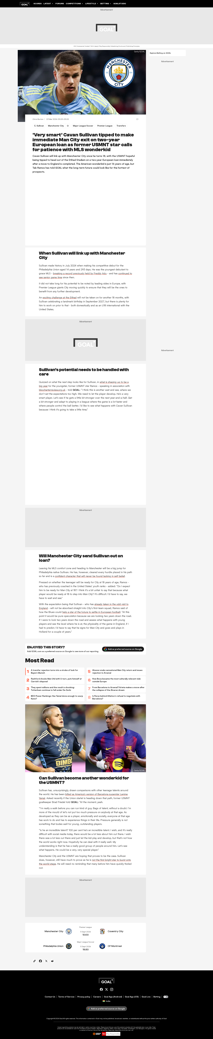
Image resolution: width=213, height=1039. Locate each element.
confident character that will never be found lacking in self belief (90, 576)
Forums (59, 3)
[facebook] (101, 989)
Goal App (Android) (113, 997)
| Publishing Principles (132, 46)
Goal (61, 1018)
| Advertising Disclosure (117, 46)
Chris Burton (38, 119)
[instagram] (112, 989)
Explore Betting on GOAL (160, 53)
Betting (156, 997)
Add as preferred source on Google (125, 649)
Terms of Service (66, 997)
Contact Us (50, 997)
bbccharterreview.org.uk (52, 389)
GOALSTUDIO (119, 3)
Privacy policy (83, 997)
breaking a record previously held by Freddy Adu (80, 273)
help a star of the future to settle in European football (91, 612)
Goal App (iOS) (132, 997)
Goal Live (146, 997)
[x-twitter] (106, 989)
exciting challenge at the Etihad (60, 297)
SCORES (38, 3)
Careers (97, 997)
